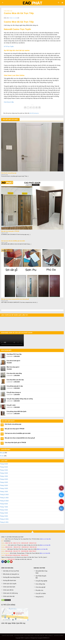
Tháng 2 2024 (4, 496)
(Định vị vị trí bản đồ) (45, 568)
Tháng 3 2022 (4, 539)
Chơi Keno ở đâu (9, 102)
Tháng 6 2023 (4, 502)
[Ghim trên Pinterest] (36, 107)
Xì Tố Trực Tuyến (9, 46)
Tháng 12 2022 (4, 518)
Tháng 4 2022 (4, 536)
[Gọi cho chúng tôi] (8, 585)
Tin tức (2, 479)
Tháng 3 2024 (4, 493)
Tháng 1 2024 (4, 499)
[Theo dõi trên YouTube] (11, 585)
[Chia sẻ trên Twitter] (31, 107)
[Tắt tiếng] (59, 369)
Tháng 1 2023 (4, 515)
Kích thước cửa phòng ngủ (8, 173)
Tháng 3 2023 (4, 509)
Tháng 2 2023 (4, 512)
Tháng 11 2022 (4, 521)
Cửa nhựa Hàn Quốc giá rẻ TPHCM (15, 466)
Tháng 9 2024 (4, 490)
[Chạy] (2, 369)
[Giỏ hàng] (62, 2)
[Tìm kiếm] (58, 2)
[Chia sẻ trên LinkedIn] (39, 107)
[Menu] (2, 2)
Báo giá (2, 476)
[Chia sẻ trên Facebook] (28, 107)
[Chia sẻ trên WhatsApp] (25, 107)
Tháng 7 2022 (4, 530)
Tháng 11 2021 (4, 545)
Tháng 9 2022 (4, 527)
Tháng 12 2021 (4, 542)
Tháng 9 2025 (4, 487)
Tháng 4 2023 (4, 505)
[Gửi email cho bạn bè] (33, 107)
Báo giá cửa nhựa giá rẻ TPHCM (10, 231)
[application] (32, 352)
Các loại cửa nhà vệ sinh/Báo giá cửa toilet (13, 240)
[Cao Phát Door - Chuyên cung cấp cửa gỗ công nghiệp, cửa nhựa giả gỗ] (32, 2)
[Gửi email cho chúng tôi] (5, 585)
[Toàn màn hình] (62, 369)
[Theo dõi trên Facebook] (2, 585)
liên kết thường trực (34, 113)
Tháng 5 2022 (4, 533)
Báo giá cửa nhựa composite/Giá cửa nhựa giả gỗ (15, 299)
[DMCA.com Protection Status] (6, 623)
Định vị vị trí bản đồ (45, 562)
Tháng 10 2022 (4, 524)
